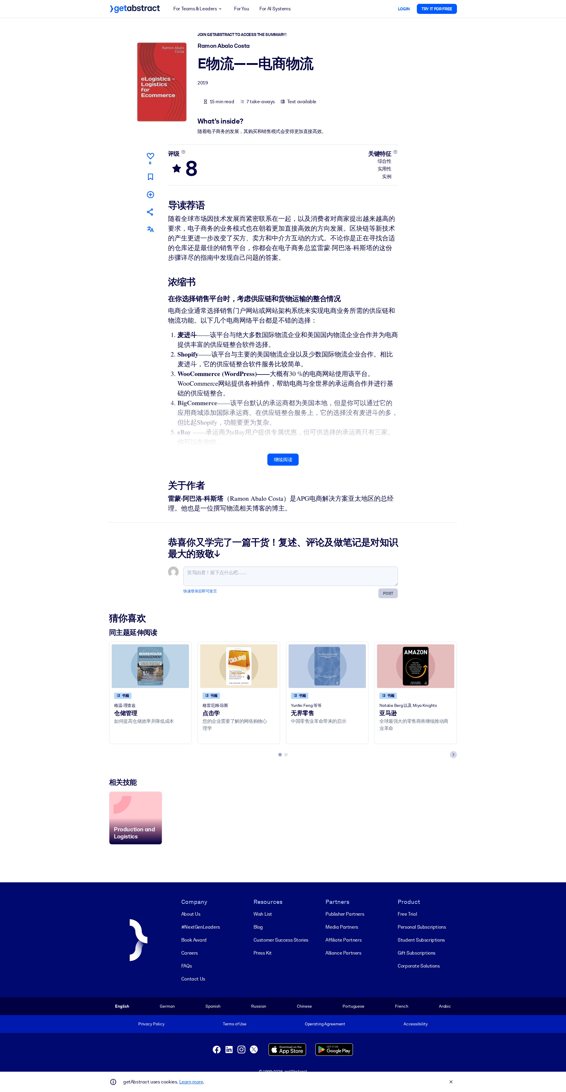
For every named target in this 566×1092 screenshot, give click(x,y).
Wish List (263, 914)
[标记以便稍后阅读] (150, 176)
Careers (189, 953)
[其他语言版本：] (150, 229)
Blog (258, 927)
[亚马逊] (415, 666)
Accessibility (416, 1024)
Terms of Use (234, 1024)
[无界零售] (327, 666)
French (401, 1006)
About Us (190, 914)
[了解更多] (183, 152)
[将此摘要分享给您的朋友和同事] (150, 212)
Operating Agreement (325, 1024)
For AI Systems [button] (274, 9)
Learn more (191, 1082)
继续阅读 (283, 459)
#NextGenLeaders (200, 927)
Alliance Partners (343, 953)
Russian (258, 1006)
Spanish (213, 1006)
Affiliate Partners (343, 940)
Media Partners (341, 927)
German (167, 1006)
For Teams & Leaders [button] (195, 9)
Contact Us (193, 979)
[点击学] (238, 666)
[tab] (280, 754)
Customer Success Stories (281, 940)
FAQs (186, 966)
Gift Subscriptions (416, 953)
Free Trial (407, 914)
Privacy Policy (151, 1024)
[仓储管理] (150, 666)
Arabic (445, 1006)
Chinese (304, 1006)
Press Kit (263, 953)
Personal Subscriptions (422, 927)
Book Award (194, 940)
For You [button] (241, 9)
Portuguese (353, 1006)
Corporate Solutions (419, 966)
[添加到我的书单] (150, 194)
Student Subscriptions (421, 940)
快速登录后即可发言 (200, 591)
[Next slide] (453, 754)
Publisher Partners (344, 914)
